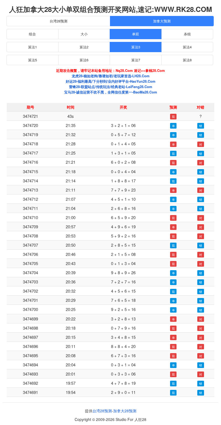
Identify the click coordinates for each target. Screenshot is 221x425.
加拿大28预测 (124, 410)
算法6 (84, 59)
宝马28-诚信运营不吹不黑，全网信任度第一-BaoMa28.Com (110, 92)
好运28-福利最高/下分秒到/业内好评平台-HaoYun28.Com (111, 81)
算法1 (32, 46)
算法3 (135, 46)
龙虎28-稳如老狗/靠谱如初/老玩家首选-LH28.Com (111, 75)
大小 (84, 33)
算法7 (135, 59)
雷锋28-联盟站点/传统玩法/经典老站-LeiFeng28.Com (110, 86)
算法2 (84, 46)
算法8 (187, 59)
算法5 (32, 59)
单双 (135, 33)
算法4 (187, 46)
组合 (32, 33)
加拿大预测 (162, 21)
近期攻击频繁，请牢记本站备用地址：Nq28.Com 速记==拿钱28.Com (110, 70)
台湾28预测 (58, 21)
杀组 (187, 33)
